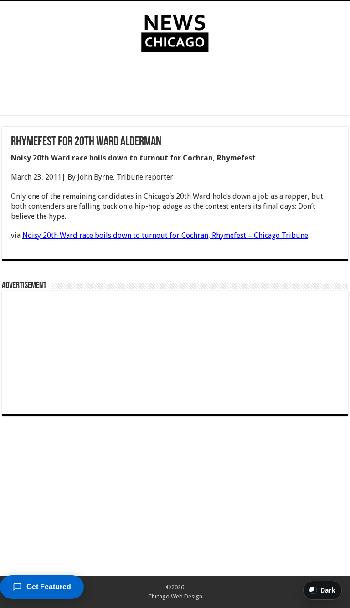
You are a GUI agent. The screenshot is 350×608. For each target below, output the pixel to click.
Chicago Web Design (175, 596)
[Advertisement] (175, 85)
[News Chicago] (175, 31)
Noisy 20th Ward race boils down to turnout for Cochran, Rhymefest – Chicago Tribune (165, 235)
